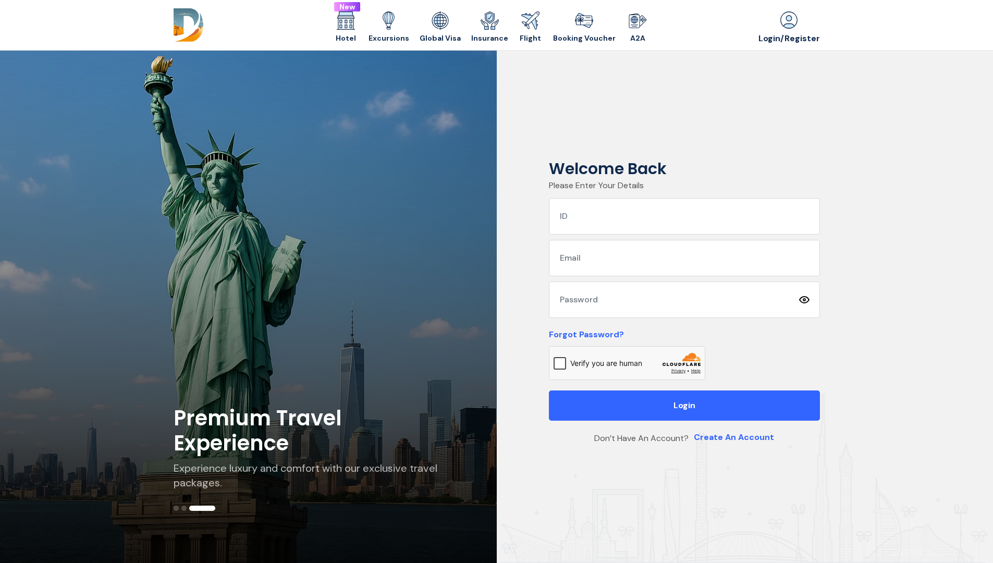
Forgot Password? (586, 334)
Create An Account (734, 437)
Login (684, 405)
